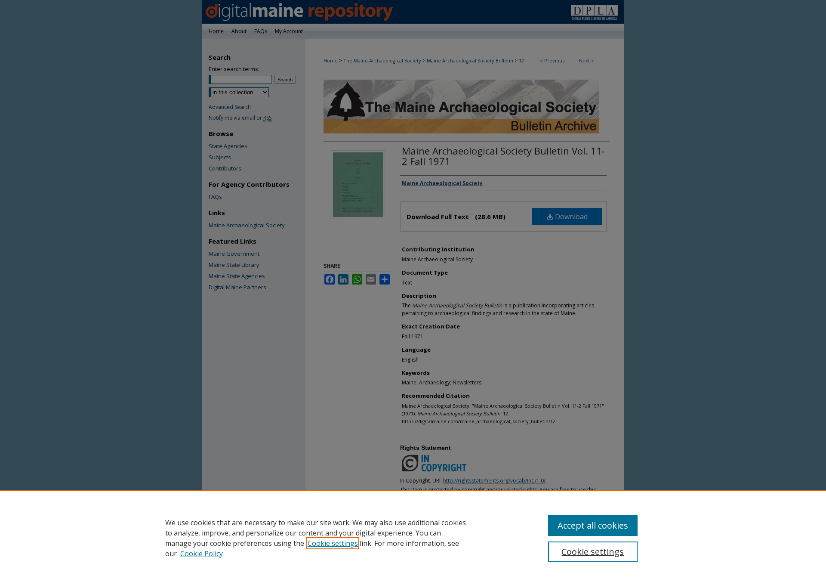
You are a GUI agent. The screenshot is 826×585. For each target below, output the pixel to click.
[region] (413, 537)
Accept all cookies (593, 525)
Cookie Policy (201, 553)
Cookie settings (333, 543)
